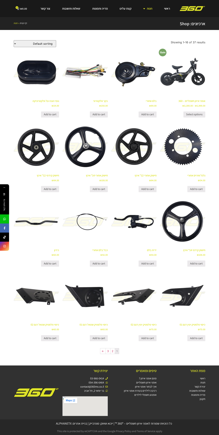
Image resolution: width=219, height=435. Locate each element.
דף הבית (23, 23)
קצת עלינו (125, 8)
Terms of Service (146, 431)
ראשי (167, 8)
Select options (194, 114)
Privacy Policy (123, 431)
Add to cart (147, 114)
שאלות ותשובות (71, 8)
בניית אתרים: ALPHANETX (71, 423)
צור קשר (45, 8)
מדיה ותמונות (100, 8)
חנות (149, 8)
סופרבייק (94, 423)
